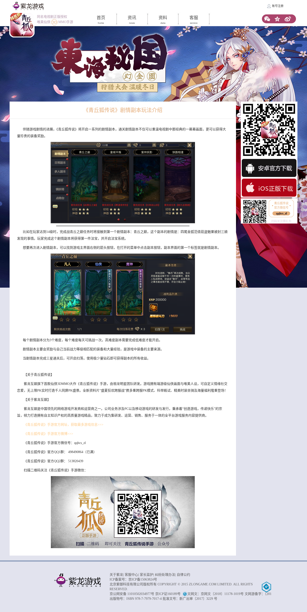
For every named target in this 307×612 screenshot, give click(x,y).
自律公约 (183, 574)
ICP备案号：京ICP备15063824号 (133, 579)
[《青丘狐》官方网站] (22, 24)
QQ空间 (277, 18)
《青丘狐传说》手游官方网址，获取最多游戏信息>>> (63, 424)
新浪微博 (287, 18)
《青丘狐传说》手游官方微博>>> (48, 434)
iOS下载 (269, 188)
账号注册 (277, 6)
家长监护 (146, 574)
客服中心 (131, 574)
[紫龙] (28, 6)
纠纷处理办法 (165, 574)
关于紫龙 (116, 574)
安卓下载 (269, 168)
